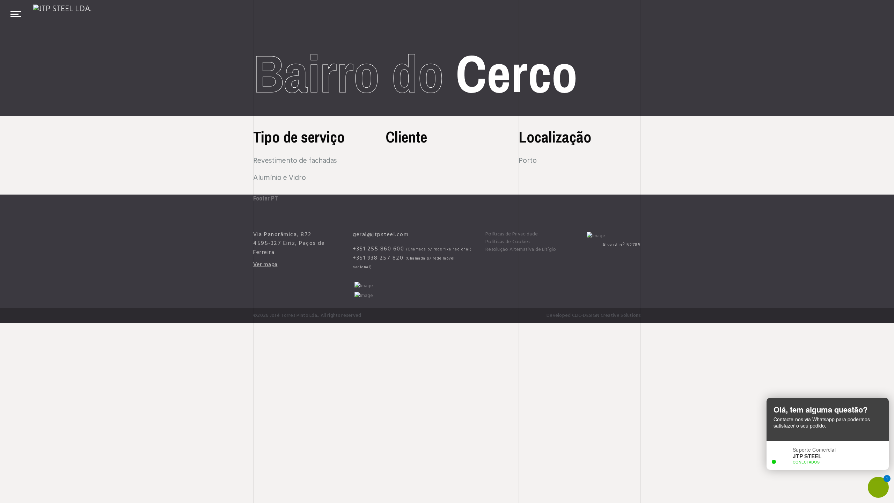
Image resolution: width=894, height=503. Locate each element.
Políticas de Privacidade (511, 234)
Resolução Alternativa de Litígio (520, 249)
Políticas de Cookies (507, 242)
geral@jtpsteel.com (381, 234)
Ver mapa (265, 264)
